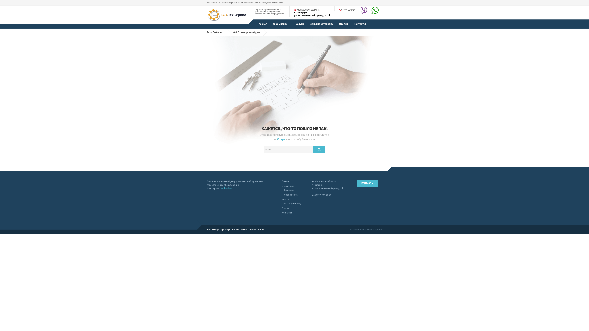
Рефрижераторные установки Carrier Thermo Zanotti (235, 229)
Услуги (300, 24)
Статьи (343, 24)
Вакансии (289, 190)
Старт (281, 139)
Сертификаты (291, 195)
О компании (280, 24)
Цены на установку (321, 24)
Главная (262, 24)
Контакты (360, 24)
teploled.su (226, 188)
